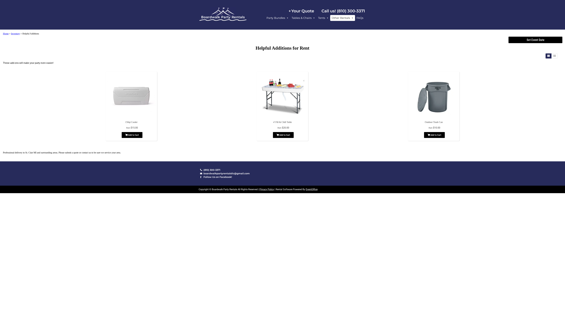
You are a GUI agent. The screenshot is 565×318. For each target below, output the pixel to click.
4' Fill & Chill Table (282, 122)
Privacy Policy (266, 189)
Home (6, 33)
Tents (321, 18)
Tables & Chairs (302, 18)
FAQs (360, 18)
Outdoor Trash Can (434, 122)
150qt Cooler (131, 122)
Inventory (15, 33)
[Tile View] (549, 55)
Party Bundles (275, 18)
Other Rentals (341, 18)
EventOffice (312, 189)
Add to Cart (133, 135)
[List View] (554, 55)
